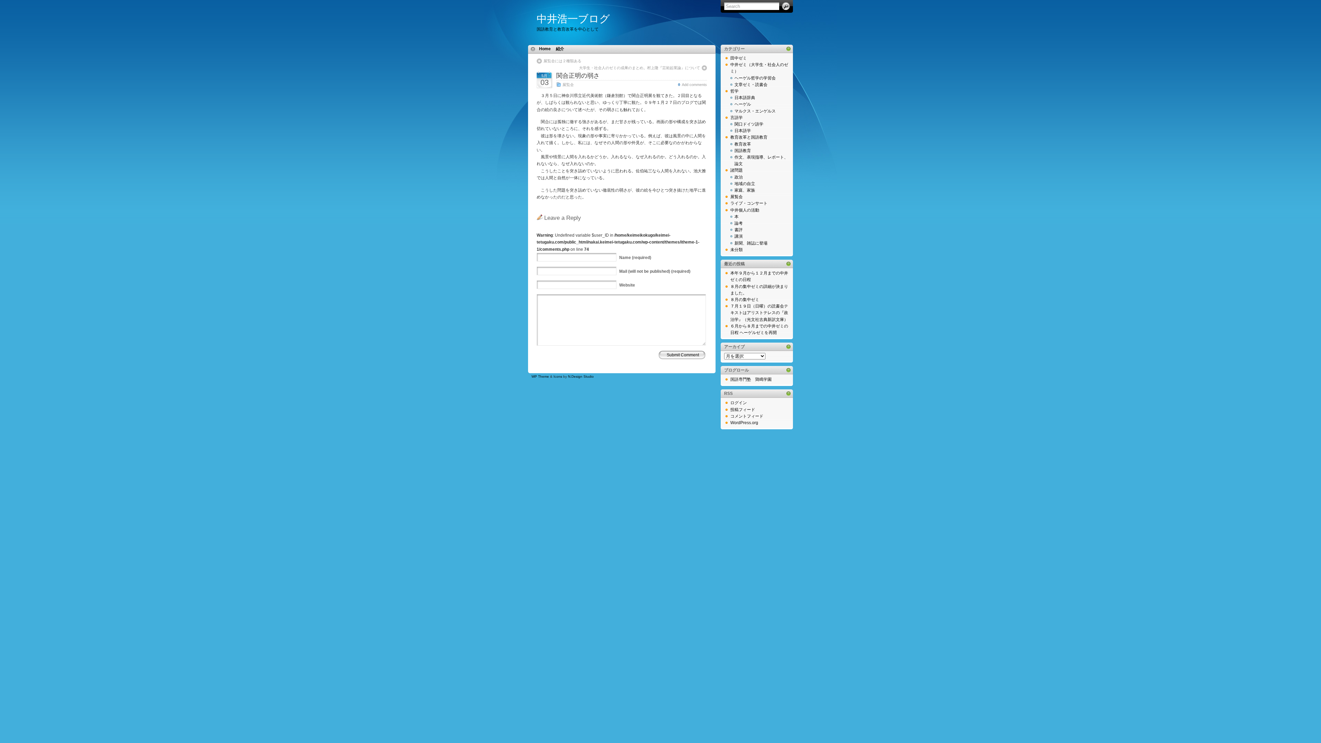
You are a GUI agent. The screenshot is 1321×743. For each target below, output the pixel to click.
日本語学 (742, 130)
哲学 (734, 91)
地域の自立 (744, 183)
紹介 (560, 48)
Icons (558, 376)
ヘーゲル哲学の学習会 (755, 78)
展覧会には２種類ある (564, 61)
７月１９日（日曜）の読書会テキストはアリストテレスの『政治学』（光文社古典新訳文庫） (759, 313)
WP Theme (540, 376)
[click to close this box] (788, 48)
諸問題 (736, 170)
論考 (738, 223)
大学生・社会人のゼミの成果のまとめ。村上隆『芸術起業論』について (639, 68)
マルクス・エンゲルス (755, 111)
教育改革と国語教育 (748, 137)
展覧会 (568, 85)
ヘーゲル (742, 104)
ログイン (738, 402)
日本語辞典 (744, 97)
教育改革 (742, 144)
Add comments (694, 85)
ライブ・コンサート (748, 203)
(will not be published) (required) (654, 271)
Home (545, 48)
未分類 (736, 249)
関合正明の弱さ (578, 75)
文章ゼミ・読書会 (750, 84)
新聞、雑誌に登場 (750, 243)
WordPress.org (744, 422)
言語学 (736, 117)
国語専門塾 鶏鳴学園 (751, 379)
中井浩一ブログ (573, 18)
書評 (738, 229)
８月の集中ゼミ (744, 299)
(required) (635, 257)
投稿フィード (742, 409)
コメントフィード (746, 416)
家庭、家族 (744, 190)
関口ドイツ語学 (748, 124)
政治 (738, 177)
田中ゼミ (738, 58)
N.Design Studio (581, 376)
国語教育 (742, 150)
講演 (738, 236)
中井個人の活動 (744, 210)
